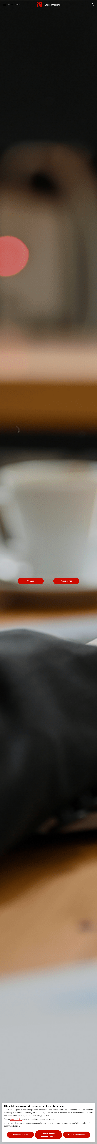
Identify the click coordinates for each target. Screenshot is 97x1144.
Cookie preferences (76, 1135)
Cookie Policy (16, 1119)
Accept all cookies (20, 1135)
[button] (92, 4)
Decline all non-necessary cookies (48, 1134)
